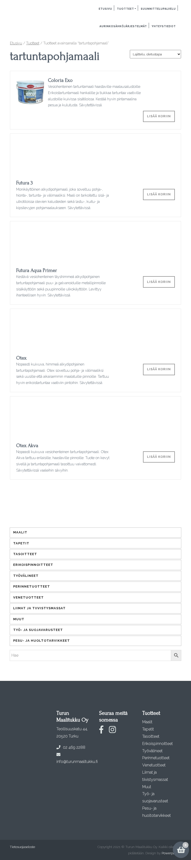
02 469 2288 (74, 747)
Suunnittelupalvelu (158, 8)
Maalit (20, 532)
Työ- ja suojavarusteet (38, 630)
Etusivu (105, 8)
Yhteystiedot (164, 26)
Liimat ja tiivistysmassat (39, 608)
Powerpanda (171, 853)
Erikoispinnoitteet (33, 565)
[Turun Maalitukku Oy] (27, 9)
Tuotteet (125, 8)
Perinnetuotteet (31, 586)
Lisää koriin (159, 116)
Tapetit (21, 543)
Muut (18, 619)
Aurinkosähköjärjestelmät (123, 26)
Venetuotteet (28, 597)
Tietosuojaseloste (22, 847)
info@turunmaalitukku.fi (77, 761)
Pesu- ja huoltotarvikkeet (41, 640)
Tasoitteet (25, 554)
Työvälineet (26, 576)
